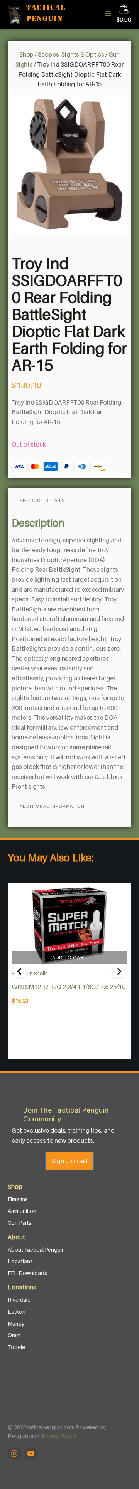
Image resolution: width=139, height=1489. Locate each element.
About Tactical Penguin (36, 1249)
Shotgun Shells (30, 973)
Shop (26, 54)
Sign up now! (69, 1161)
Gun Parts (19, 1222)
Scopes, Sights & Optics (71, 54)
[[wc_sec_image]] (69, 925)
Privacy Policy (59, 1436)
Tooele (16, 1347)
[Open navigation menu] (108, 14)
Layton (16, 1311)
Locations (20, 1261)
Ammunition (22, 1211)
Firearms (18, 1199)
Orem (14, 1335)
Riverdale (19, 1299)
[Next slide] (119, 971)
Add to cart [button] (69, 957)
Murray (16, 1323)
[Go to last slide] (20, 971)
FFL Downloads (27, 1273)
